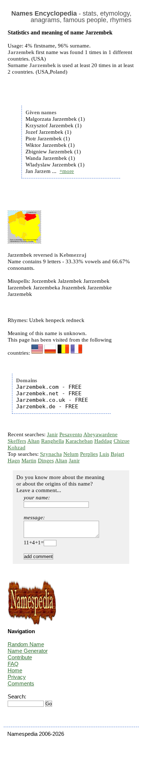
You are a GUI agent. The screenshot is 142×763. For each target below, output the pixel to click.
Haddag (103, 441)
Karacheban (79, 441)
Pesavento (70, 434)
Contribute (20, 657)
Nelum (71, 454)
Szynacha (51, 454)
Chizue (122, 441)
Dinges (46, 460)
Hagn (14, 460)
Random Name (26, 644)
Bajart (117, 454)
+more (66, 171)
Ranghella (52, 441)
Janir (52, 434)
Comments (21, 683)
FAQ (13, 664)
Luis (104, 454)
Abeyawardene (100, 434)
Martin (28, 460)
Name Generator (28, 651)
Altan (33, 441)
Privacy (17, 677)
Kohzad (16, 447)
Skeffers (17, 441)
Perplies (89, 454)
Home (15, 670)
